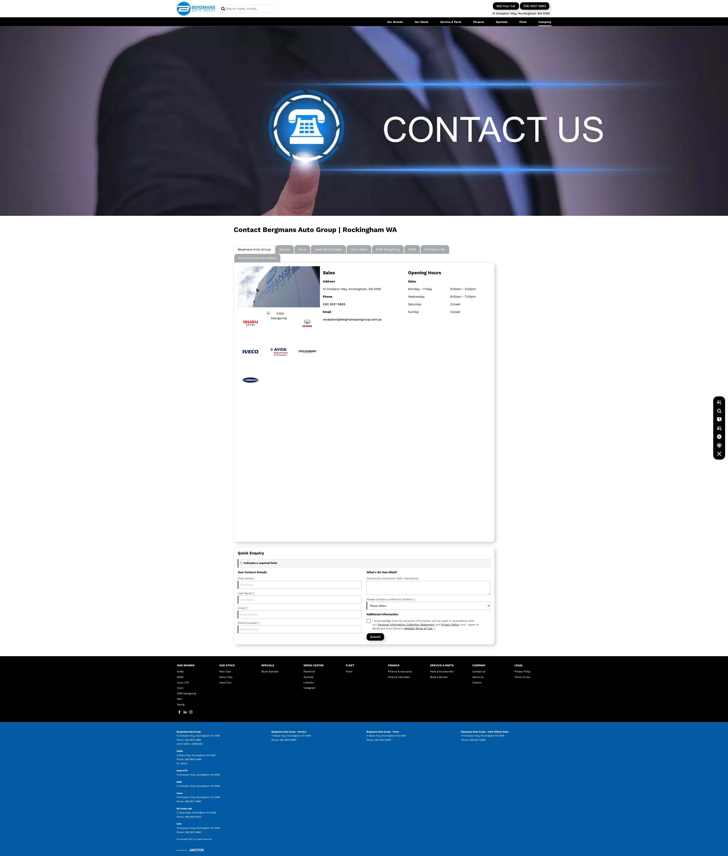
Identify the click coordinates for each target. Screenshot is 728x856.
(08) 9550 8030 (193, 816)
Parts (302, 249)
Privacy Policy (450, 624)
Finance (478, 21)
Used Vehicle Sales (328, 249)
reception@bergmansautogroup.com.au (352, 319)
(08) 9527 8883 (534, 6)
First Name (246, 578)
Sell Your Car (506, 6)
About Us (477, 677)
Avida (180, 671)
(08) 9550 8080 (288, 740)
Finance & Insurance (400, 671)
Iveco (180, 687)
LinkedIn (309, 682)
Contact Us (479, 671)
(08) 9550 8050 (383, 740)
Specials (501, 21)
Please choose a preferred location (391, 599)
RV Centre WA (435, 249)
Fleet (523, 21)
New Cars (225, 671)
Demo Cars (225, 677)
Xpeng (180, 704)
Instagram (309, 687)
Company (544, 21)
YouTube (308, 677)
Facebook (309, 671)
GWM (412, 249)
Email (242, 608)
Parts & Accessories (442, 671)
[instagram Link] (190, 712)
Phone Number (249, 622)
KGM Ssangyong (186, 693)
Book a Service (439, 677)
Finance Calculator (399, 677)
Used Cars (225, 682)
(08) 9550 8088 (193, 759)
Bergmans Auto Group (254, 249)
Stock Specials (270, 671)
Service (284, 249)
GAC (179, 698)
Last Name (246, 593)
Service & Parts (450, 21)
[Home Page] (196, 9)
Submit (375, 637)
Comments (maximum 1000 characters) (392, 578)
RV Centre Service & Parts (257, 258)
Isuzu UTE (183, 682)
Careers (477, 682)
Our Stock (422, 21)
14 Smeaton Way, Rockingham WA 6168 (521, 13)
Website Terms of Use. (418, 628)
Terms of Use (522, 677)
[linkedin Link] (185, 712)
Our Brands (395, 21)
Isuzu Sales (359, 249)
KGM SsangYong (388, 249)
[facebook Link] (179, 712)
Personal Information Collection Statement (406, 624)
